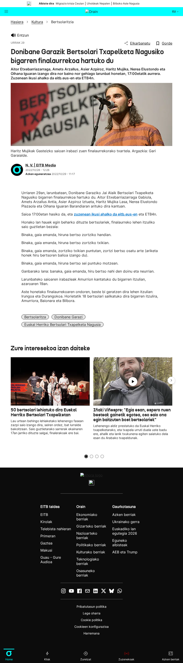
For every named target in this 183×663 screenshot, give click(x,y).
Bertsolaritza (35, 317)
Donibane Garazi (68, 317)
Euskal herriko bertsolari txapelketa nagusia (62, 324)
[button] (171, 380)
